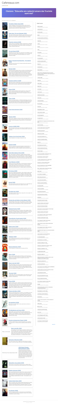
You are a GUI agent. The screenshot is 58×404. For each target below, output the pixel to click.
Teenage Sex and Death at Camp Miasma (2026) (20, 200)
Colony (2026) (12, 98)
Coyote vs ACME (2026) (14, 126)
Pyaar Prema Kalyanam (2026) (15, 109)
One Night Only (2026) (14, 191)
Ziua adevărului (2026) (14, 302)
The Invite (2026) (12, 273)
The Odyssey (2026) (13, 390)
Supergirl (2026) (12, 144)
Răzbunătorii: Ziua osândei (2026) (16, 362)
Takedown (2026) (13, 236)
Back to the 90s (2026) (16, 328)
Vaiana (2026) (12, 89)
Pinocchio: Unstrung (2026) (15, 42)
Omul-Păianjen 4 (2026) (14, 162)
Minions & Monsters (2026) (15, 246)
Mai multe (53, 324)
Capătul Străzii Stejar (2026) (15, 380)
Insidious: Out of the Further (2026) (17, 136)
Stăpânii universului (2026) (15, 370)
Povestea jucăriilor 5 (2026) (15, 80)
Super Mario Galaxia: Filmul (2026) (16, 152)
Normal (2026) (12, 182)
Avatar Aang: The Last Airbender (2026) (18, 33)
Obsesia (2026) (12, 116)
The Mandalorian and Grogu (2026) (17, 310)
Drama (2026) (12, 281)
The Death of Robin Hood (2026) (16, 23)
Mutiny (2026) (12, 254)
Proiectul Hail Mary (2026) (15, 291)
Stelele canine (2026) (13, 226)
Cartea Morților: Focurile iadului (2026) (17, 218)
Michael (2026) (12, 68)
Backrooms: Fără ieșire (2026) (15, 339)
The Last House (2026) (14, 51)
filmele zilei (13, 20)
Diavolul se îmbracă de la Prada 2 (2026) (18, 320)
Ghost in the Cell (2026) (14, 263)
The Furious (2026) (13, 171)
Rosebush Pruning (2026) (14, 208)
